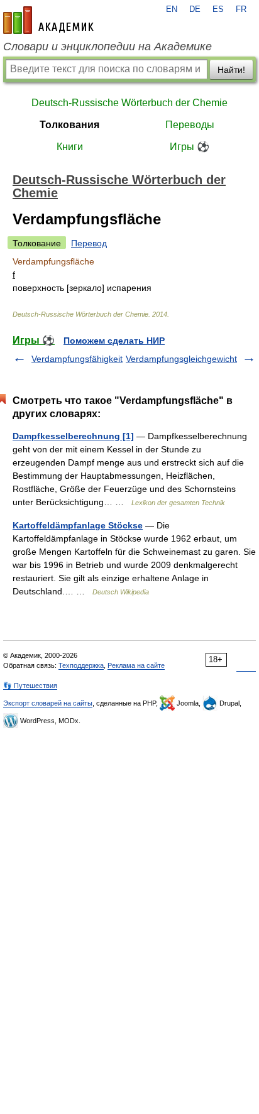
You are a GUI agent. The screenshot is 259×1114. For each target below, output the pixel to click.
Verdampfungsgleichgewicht (181, 359)
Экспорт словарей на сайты (47, 703)
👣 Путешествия (30, 685)
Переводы (189, 124)
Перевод (89, 243)
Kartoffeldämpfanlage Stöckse (78, 525)
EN (171, 9)
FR (241, 9)
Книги (70, 146)
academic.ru (48, 20)
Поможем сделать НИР (114, 341)
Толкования (69, 124)
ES (218, 9)
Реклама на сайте (136, 665)
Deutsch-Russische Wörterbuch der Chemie (129, 102)
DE (195, 9)
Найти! (231, 70)
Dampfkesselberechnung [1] (73, 436)
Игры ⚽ (189, 146)
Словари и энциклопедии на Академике (107, 46)
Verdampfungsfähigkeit (77, 359)
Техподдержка (81, 665)
